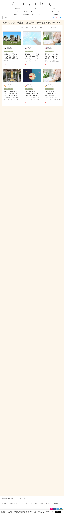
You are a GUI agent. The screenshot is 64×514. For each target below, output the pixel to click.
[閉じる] (62, 512)
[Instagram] (57, 17)
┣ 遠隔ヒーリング (8, 51)
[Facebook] (54, 509)
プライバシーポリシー (43, 512)
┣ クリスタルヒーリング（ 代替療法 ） (40, 27)
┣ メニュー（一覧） (23, 27)
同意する (58, 511)
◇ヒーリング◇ (12, 27)
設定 (53, 511)
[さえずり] (60, 17)
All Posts (5, 27)
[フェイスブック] (53, 17)
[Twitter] (57, 509)
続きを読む (53, 27)
